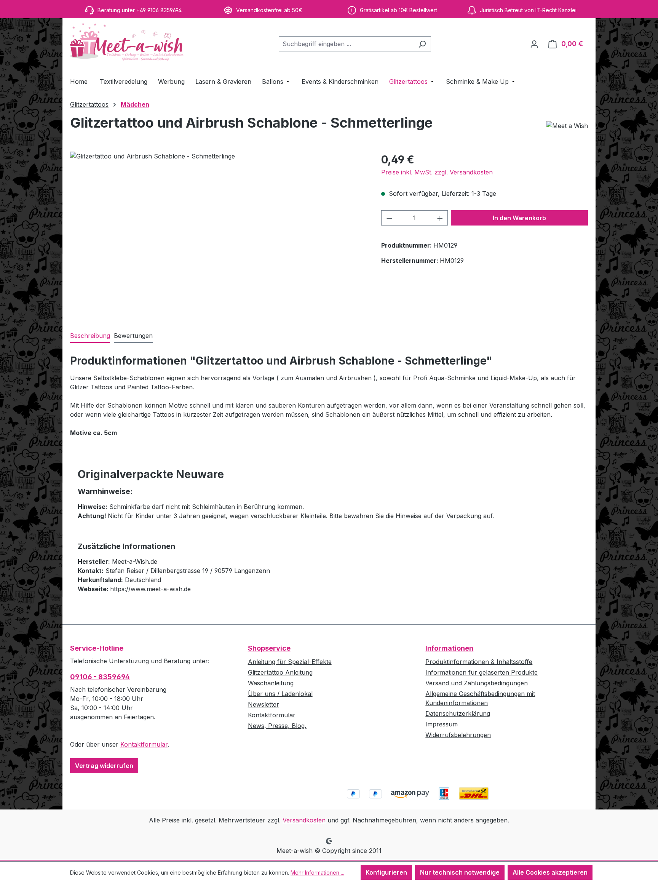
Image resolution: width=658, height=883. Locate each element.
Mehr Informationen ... (317, 872)
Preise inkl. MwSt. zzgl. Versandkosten (437, 172)
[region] (218, 233)
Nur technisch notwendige (460, 872)
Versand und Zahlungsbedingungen (476, 683)
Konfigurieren (386, 872)
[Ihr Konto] (534, 43)
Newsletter (263, 704)
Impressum (441, 724)
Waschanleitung (271, 683)
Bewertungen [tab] (133, 335)
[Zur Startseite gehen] (127, 42)
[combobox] (346, 43)
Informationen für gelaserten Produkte (481, 672)
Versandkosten (304, 820)
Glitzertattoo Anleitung (280, 672)
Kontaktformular (144, 744)
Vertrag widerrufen (104, 765)
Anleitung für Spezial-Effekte (290, 661)
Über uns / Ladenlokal (280, 693)
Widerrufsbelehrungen (458, 735)
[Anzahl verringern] (389, 218)
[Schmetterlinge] (218, 233)
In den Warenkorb (519, 218)
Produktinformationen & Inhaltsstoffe (478, 661)
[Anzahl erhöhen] (440, 218)
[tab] (90, 336)
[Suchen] (422, 43)
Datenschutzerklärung (457, 713)
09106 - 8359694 (100, 677)
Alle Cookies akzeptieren (550, 872)
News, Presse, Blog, (277, 725)
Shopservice (269, 648)
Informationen (449, 648)
